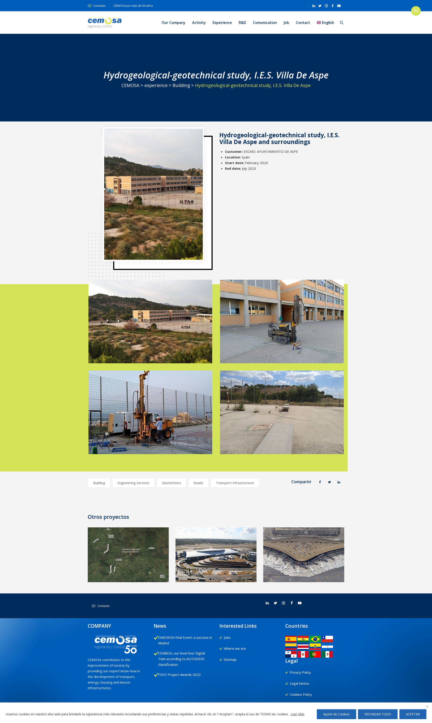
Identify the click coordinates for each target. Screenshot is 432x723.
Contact (303, 22)
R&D (242, 22)
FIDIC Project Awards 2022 (179, 674)
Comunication (265, 22)
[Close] (427, 706)
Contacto (99, 6)
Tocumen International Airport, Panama (304, 576)
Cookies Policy (301, 694)
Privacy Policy (300, 672)
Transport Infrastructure (235, 482)
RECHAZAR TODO (377, 714)
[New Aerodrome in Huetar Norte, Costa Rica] (128, 554)
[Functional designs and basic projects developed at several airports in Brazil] (216, 553)
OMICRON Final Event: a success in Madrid (185, 640)
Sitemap (230, 659)
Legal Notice (299, 683)
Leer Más (297, 714)
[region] (216, 712)
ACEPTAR (413, 714)
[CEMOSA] (105, 22)
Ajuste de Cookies (336, 714)
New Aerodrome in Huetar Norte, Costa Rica (128, 576)
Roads (198, 482)
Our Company (173, 22)
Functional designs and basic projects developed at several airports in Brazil (216, 573)
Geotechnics (171, 482)
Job (286, 22)
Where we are (235, 648)
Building (99, 482)
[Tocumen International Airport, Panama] (304, 554)
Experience (222, 22)
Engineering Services (133, 482)
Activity (199, 22)
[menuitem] (325, 22)
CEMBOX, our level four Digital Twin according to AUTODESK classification (181, 659)
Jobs (227, 637)
